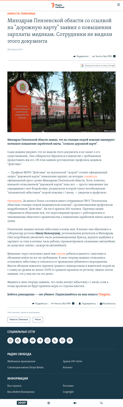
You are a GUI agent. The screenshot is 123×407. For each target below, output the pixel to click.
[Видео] (75, 403)
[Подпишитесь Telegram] (40, 340)
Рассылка (68, 386)
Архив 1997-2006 (72, 361)
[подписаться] (70, 340)
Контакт (67, 367)
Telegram (104, 294)
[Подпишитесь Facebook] (18, 340)
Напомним (14, 201)
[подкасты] (48, 403)
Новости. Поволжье (21, 13)
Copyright (68, 392)
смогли (61, 253)
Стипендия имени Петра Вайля (25, 367)
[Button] (80, 56)
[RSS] (55, 340)
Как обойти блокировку (20, 392)
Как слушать (14, 386)
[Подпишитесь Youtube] (33, 340)
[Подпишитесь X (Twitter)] (25, 340)
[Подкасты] (62, 340)
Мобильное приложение (21, 361)
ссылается (90, 176)
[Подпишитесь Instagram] (47, 340)
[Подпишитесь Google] (10, 340)
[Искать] (101, 403)
